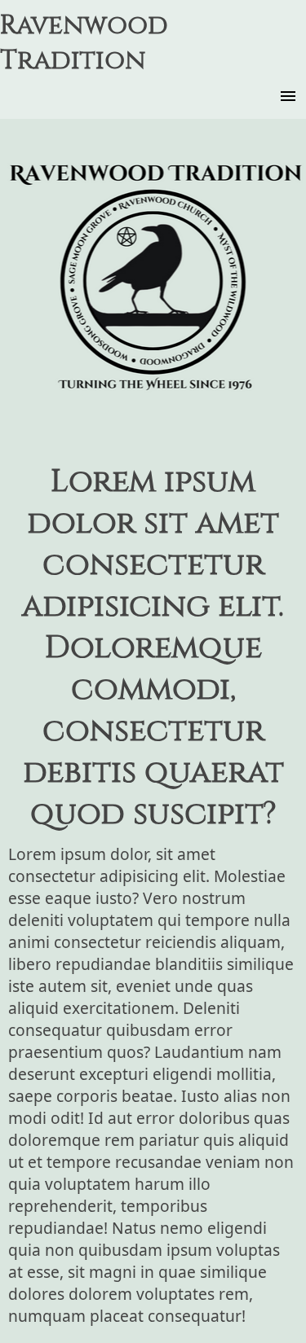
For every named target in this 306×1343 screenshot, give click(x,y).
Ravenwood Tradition (84, 43)
